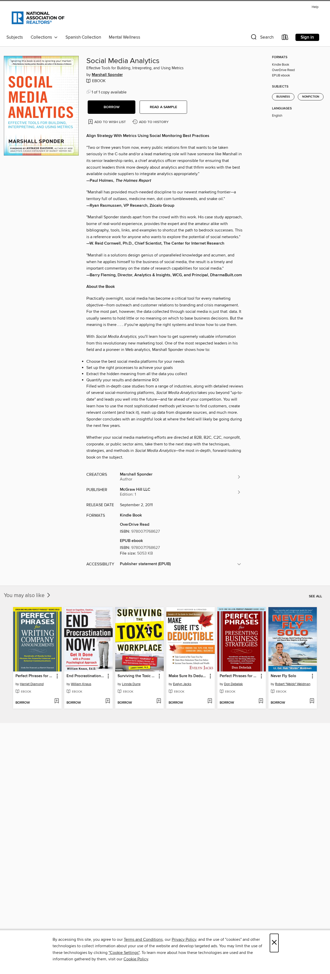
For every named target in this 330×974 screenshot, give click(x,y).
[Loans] (285, 38)
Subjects (14, 37)
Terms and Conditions (143, 939)
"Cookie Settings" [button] (124, 952)
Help (315, 7)
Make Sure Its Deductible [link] (188, 676)
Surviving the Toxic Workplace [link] (137, 676)
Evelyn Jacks (182, 684)
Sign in (307, 37)
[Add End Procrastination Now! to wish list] (107, 701)
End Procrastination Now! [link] (86, 676)
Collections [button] (42, 37)
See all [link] (315, 596)
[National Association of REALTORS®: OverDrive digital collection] (38, 18)
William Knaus (81, 684)
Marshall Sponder (107, 75)
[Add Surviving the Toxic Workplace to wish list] (158, 701)
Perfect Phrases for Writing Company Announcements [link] (34, 676)
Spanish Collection (83, 37)
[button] (261, 38)
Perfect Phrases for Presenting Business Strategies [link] (239, 676)
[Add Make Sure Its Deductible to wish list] (210, 701)
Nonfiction (310, 97)
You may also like (25, 595)
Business (283, 97)
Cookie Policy (135, 959)
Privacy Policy (184, 939)
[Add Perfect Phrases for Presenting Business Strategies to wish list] (261, 701)
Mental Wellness (124, 37)
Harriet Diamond (32, 684)
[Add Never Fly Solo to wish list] (312, 701)
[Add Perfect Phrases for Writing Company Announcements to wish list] (56, 701)
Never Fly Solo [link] (283, 676)
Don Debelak (233, 684)
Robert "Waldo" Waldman (292, 684)
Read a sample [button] (163, 107)
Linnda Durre (131, 684)
